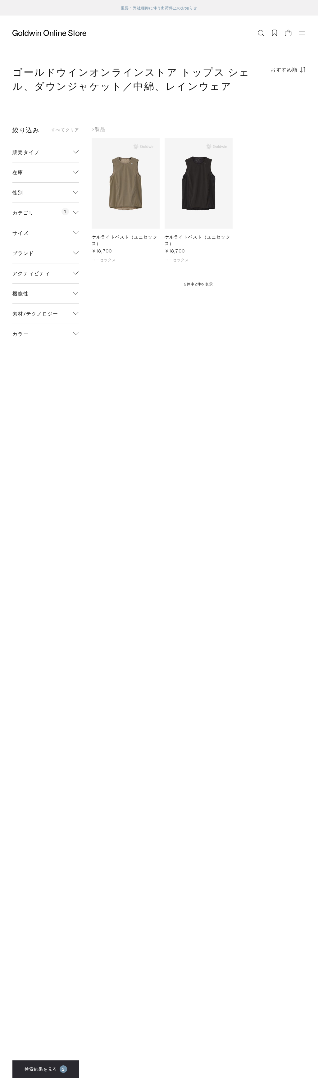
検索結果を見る (45, 1069)
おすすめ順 (284, 69)
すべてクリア (65, 130)
